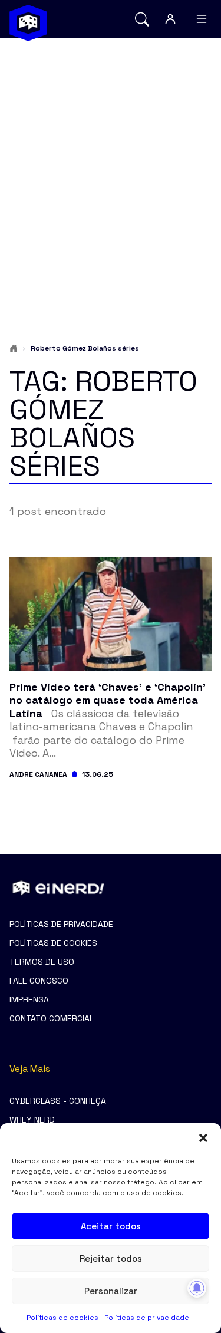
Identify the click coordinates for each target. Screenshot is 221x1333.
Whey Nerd (32, 1119)
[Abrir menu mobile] (202, 19)
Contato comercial (51, 1018)
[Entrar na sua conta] (170, 19)
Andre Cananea (38, 774)
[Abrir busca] (142, 19)
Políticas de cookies (62, 1317)
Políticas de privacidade (146, 1317)
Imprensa (29, 999)
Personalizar (110, 1290)
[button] (203, 1138)
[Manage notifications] (196, 1288)
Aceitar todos (111, 1226)
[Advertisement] (110, 167)
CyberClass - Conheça (57, 1101)
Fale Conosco (38, 980)
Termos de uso (41, 961)
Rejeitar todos (111, 1258)
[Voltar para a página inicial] (28, 23)
